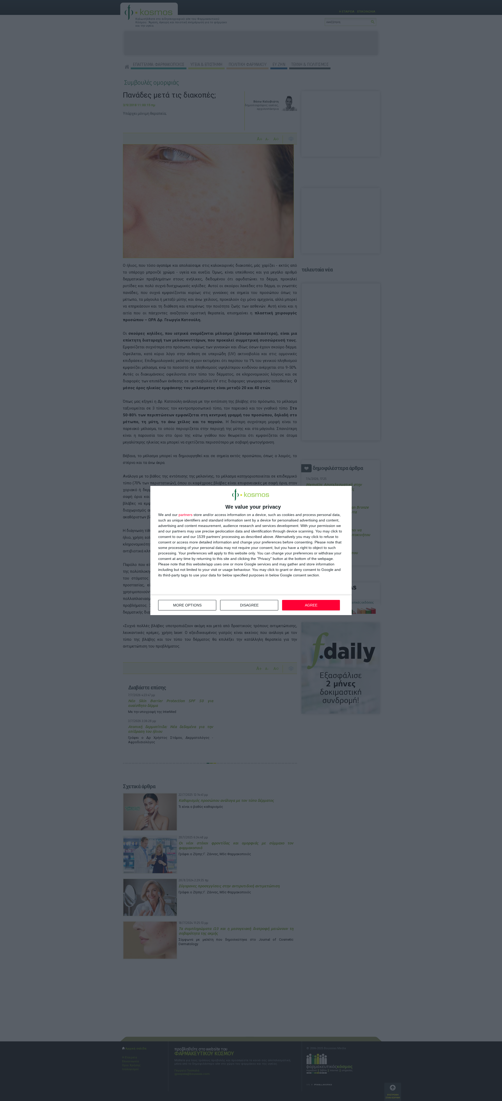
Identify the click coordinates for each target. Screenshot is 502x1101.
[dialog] (251, 550)
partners (185, 515)
